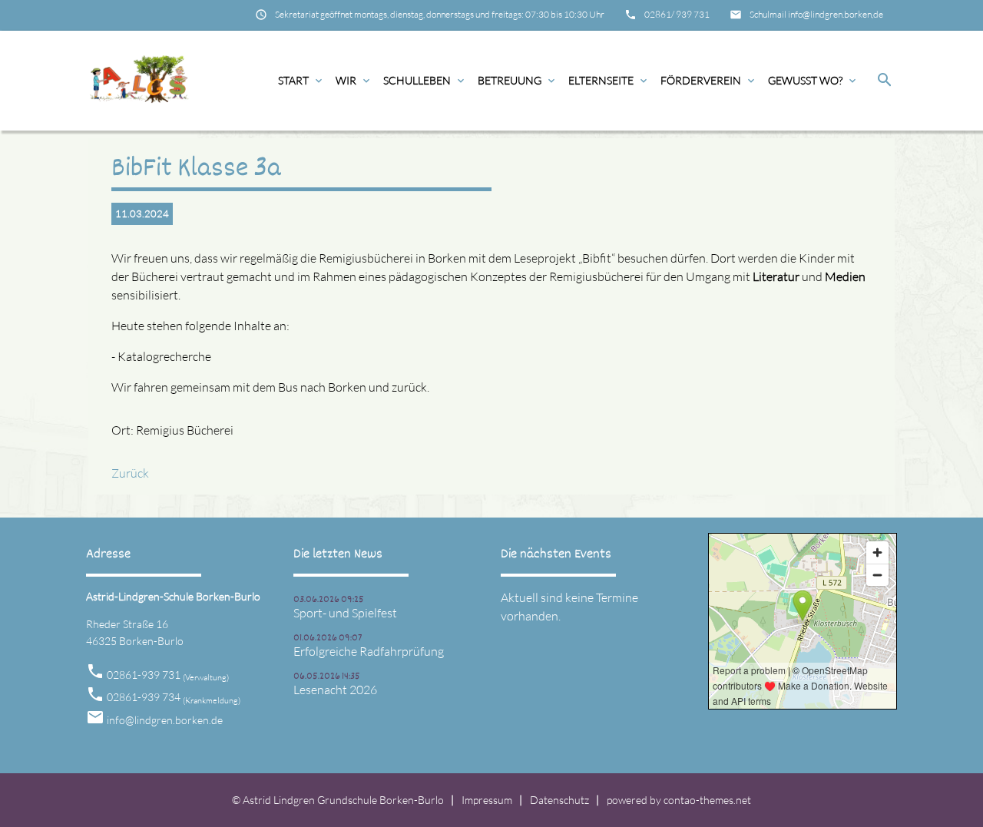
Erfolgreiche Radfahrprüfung (368, 651)
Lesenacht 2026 (335, 689)
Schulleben (425, 80)
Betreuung (518, 80)
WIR (354, 80)
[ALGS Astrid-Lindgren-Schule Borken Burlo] (139, 80)
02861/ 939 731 (677, 14)
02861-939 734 (173, 696)
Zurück (130, 473)
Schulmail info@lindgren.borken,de (816, 14)
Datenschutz (559, 799)
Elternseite (609, 80)
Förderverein (708, 80)
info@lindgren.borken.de (165, 719)
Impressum (487, 799)
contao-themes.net (707, 799)
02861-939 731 (168, 674)
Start (301, 80)
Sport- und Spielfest (345, 613)
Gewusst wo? (813, 80)
